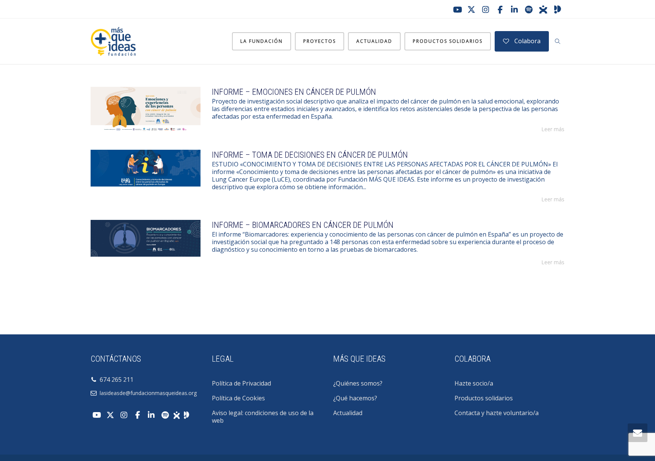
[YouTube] (457, 9)
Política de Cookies (238, 398)
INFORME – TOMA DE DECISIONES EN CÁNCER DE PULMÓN (310, 155)
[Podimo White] (186, 414)
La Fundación (261, 41)
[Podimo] (557, 9)
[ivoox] (543, 9)
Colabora (527, 41)
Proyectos (319, 41)
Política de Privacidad (241, 383)
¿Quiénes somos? (357, 383)
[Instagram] (485, 9)
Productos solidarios (448, 41)
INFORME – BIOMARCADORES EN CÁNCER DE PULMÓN (302, 225)
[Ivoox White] (176, 414)
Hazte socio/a (473, 383)
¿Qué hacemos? (355, 398)
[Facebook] (500, 9)
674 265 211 (115, 379)
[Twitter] (471, 9)
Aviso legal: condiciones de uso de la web (262, 417)
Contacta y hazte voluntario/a (496, 413)
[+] (146, 110)
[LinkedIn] (514, 9)
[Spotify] (529, 9)
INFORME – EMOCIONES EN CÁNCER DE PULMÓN (294, 92)
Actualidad (374, 41)
